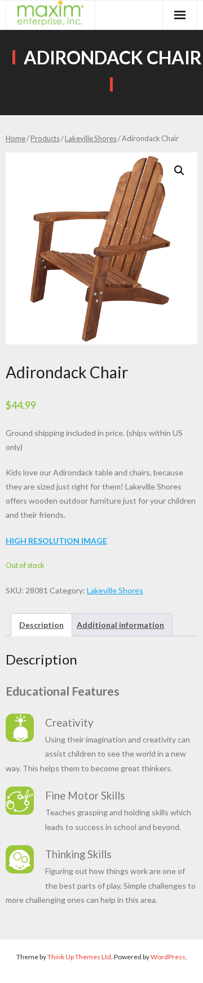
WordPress (168, 957)
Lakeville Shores (91, 138)
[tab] (41, 624)
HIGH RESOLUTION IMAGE (56, 540)
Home (15, 138)
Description (41, 625)
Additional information (120, 625)
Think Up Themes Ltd (79, 957)
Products (45, 138)
